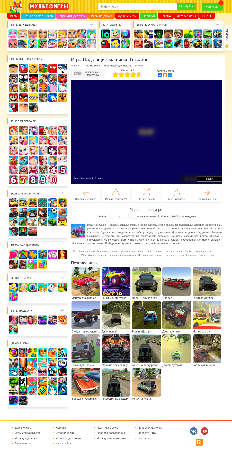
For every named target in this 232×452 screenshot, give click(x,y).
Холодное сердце (43, 150)
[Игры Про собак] (13, 362)
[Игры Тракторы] (23, 212)
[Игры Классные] (42, 371)
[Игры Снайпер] (13, 212)
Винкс (13, 130)
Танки (188, 34)
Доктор (62, 34)
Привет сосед (138, 43)
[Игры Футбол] (52, 212)
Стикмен (23, 78)
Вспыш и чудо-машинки (62, 78)
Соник (52, 97)
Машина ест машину (158, 43)
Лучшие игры (127, 16)
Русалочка (52, 140)
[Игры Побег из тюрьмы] (13, 390)
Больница (13, 140)
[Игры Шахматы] (62, 254)
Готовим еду (62, 43)
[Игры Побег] (23, 352)
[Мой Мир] (170, 75)
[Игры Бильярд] (52, 371)
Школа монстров (52, 150)
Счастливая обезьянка (43, 87)
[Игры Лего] (62, 221)
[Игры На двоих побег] (52, 320)
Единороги (91, 34)
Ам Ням (23, 87)
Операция (91, 43)
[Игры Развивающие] (13, 296)
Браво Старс (217, 34)
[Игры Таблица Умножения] (42, 264)
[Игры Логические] (23, 254)
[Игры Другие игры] (13, 400)
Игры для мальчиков (38, 16)
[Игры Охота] (32, 221)
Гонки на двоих (154, 251)
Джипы (197, 43)
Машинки (168, 43)
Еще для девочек (23, 121)
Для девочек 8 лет (33, 179)
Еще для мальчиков (25, 193)
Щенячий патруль (62, 97)
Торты (52, 43)
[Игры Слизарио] (62, 352)
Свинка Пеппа (52, 87)
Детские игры (186, 16)
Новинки (149, 16)
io (105, 34)
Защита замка (197, 34)
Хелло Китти (62, 87)
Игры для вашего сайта (112, 438)
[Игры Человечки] (62, 371)
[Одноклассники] (165, 75)
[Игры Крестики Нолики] (23, 371)
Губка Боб (33, 87)
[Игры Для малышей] (23, 287)
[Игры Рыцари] (62, 202)
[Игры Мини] (32, 381)
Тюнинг (102, 255)
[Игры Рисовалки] (42, 287)
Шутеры (148, 43)
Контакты (144, 438)
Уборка (52, 34)
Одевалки (12, 34)
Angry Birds (23, 97)
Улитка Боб (43, 68)
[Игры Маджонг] (52, 254)
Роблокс (13, 68)
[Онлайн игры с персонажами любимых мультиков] (49, 6)
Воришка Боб (13, 78)
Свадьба (33, 150)
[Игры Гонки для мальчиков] (23, 202)
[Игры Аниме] (52, 390)
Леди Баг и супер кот (33, 78)
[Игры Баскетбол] (62, 212)
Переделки (13, 169)
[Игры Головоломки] (42, 254)
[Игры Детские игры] (13, 287)
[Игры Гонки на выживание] (42, 212)
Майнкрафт (168, 34)
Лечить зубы (33, 169)
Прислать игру (147, 433)
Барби (42, 34)
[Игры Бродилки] (52, 381)
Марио (13, 97)
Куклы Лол (12, 43)
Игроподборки (65, 433)
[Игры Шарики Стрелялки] (13, 352)
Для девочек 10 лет (52, 179)
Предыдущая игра (85, 199)
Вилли (23, 68)
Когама (166, 16)
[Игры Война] (32, 202)
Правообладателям (150, 427)
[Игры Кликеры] (13, 371)
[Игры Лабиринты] (42, 381)
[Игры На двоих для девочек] (32, 320)
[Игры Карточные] (62, 362)
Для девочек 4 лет (52, 169)
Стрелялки (148, 34)
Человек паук (13, 107)
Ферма (13, 160)
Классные (191, 255)
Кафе (62, 140)
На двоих (170, 255)
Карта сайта (63, 443)
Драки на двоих (86, 251)
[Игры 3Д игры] (42, 352)
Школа (23, 130)
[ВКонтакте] (160, 75)
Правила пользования (111, 433)
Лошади (33, 130)
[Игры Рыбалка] (42, 221)
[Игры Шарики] (32, 362)
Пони (23, 160)
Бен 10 (43, 78)
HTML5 (82, 255)
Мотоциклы (207, 43)
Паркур (178, 43)
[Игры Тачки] (32, 231)
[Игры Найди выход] (23, 362)
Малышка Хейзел (22, 34)
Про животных (43, 169)
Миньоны (33, 97)
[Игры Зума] (23, 390)
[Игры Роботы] (13, 231)
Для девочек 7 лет (23, 179)
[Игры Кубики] (52, 287)
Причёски (23, 140)
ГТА (188, 43)
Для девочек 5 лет (62, 169)
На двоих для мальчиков (122, 255)
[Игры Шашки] (13, 264)
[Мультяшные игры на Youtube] (204, 431)
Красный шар (52, 68)
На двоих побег (173, 251)
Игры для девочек (72, 16)
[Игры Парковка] (13, 202)
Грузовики (217, 43)
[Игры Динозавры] (52, 352)
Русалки (62, 150)
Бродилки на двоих (108, 251)
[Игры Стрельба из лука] (52, 202)
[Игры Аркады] (62, 381)
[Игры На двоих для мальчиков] (23, 320)
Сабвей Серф (13, 87)
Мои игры (211, 6)
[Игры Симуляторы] (23, 400)
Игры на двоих (101, 16)
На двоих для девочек (150, 255)
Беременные (33, 160)
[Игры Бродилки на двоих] (62, 320)
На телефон (125, 43)
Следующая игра (207, 199)
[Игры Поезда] (52, 221)
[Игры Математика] (32, 264)
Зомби (158, 34)
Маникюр (81, 34)
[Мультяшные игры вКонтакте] (194, 431)
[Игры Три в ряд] (13, 254)
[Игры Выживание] (23, 221)
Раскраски (43, 130)
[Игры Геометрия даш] (42, 390)
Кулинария (32, 43)
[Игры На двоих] (13, 320)
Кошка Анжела (23, 150)
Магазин (13, 150)
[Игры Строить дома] (32, 371)
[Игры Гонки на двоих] (42, 320)
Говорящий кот (43, 97)
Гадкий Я (23, 107)
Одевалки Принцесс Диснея (43, 160)
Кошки (72, 34)
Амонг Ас (105, 43)
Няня (52, 130)
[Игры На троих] (32, 352)
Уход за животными (72, 43)
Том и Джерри (52, 78)
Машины (207, 34)
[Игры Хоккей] (13, 221)
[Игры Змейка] (13, 381)
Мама (62, 130)
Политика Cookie (107, 427)
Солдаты (178, 34)
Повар (23, 169)
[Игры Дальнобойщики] (32, 212)
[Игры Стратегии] (23, 264)
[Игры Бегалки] (32, 390)
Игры (13, 16)
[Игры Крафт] (42, 202)
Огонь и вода (206, 255)
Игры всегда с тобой (68, 438)
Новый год (62, 160)
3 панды (62, 68)
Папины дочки (52, 160)
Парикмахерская (43, 140)
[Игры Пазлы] (32, 254)
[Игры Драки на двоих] (13, 329)
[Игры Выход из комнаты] (23, 381)
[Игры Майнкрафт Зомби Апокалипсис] (23, 231)
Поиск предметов (125, 34)
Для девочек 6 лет (13, 179)
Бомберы (33, 107)
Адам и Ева (33, 68)
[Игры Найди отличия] (32, 287)
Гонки (138, 34)
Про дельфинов (22, 43)
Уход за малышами (32, 34)
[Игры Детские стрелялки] (62, 287)
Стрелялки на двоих (132, 251)
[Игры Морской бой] (52, 362)
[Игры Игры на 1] (42, 362)
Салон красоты (81, 43)
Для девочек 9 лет (43, 179)
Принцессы (33, 140)
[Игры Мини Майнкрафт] (62, 390)
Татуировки (42, 43)
